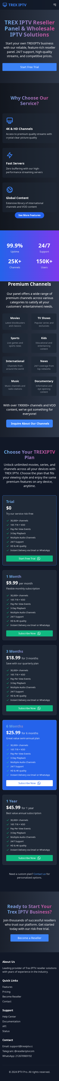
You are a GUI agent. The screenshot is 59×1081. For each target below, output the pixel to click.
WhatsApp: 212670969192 (17, 1056)
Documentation (11, 1021)
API (4, 1026)
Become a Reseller (29, 938)
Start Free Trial (29, 67)
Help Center (9, 1016)
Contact (6, 1001)
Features (7, 987)
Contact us (40, 874)
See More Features (29, 215)
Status (6, 1031)
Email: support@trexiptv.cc (17, 1046)
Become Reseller (11, 996)
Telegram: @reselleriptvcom (18, 1051)
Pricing (6, 991)
